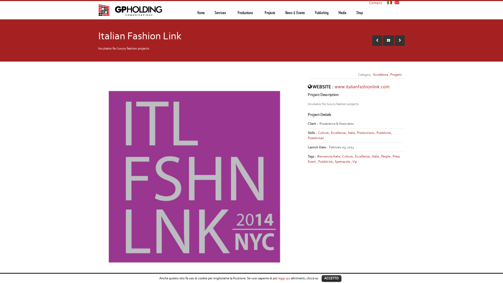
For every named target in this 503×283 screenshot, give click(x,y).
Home (201, 12)
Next (305, 175)
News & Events (295, 12)
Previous (93, 175)
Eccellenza (380, 75)
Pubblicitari (316, 138)
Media (342, 12)
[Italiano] (389, 2)
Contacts (375, 3)
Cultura (323, 133)
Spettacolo (342, 162)
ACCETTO (331, 278)
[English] (397, 2)
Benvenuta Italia (328, 156)
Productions (245, 12)
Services (220, 12)
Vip (354, 162)
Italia (351, 133)
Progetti (396, 75)
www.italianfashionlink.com (362, 87)
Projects (270, 12)
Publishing (322, 12)
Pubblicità (383, 133)
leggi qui (284, 278)
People (385, 156)
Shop (359, 12)
